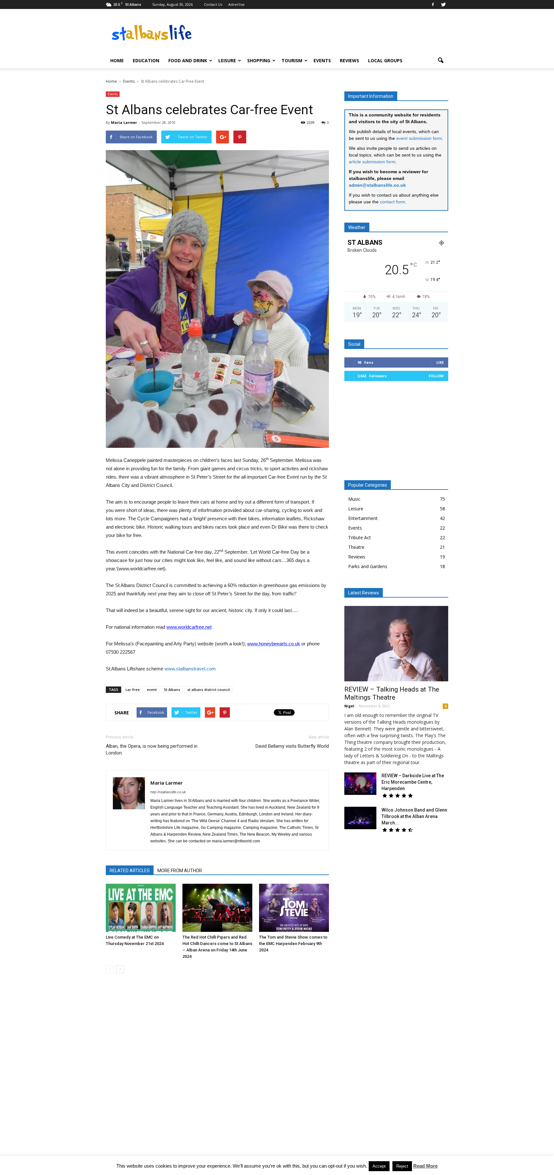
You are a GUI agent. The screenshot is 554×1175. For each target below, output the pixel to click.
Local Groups (385, 60)
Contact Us (213, 4)
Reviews (349, 60)
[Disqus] (217, 1069)
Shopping (258, 60)
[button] (440, 60)
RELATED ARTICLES (130, 870)
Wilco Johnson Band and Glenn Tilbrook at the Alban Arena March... (414, 816)
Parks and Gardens (367, 566)
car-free (132, 689)
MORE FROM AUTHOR (179, 870)
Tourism (291, 60)
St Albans (172, 689)
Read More (425, 1166)
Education (146, 60)
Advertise (236, 4)
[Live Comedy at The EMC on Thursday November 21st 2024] (141, 908)
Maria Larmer (124, 122)
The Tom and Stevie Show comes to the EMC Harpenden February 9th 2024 (293, 943)
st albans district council (208, 689)
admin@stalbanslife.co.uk (377, 185)
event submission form (419, 138)
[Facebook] (433, 4)
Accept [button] (379, 1166)
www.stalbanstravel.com (190, 668)
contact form (392, 201)
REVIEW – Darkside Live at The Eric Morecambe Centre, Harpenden (413, 782)
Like (440, 362)
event (152, 689)
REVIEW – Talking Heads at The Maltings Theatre (391, 693)
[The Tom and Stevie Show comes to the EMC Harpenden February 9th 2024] (294, 908)
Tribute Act (359, 537)
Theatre (356, 547)
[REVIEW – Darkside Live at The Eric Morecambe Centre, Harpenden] (360, 783)
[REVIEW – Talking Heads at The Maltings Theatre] (396, 643)
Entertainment (363, 518)
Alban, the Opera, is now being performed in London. (151, 749)
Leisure (227, 60)
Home (117, 60)
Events (322, 60)
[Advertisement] (396, 433)
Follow (436, 375)
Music (354, 499)
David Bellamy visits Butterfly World (292, 746)
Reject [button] (402, 1166)
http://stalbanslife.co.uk (168, 792)
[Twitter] (443, 4)
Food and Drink (187, 60)
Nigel (349, 705)
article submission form (372, 161)
